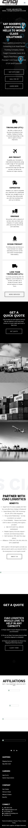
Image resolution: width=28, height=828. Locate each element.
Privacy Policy (17, 821)
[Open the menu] (25, 2)
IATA (14, 685)
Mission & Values (7, 794)
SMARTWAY (12, 684)
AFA (18, 684)
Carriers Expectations (8, 778)
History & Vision (6, 792)
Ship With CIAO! (6, 764)
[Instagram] (14, 750)
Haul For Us (5, 775)
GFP (24, 684)
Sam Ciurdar (5, 789)
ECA (21, 684)
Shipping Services (7, 761)
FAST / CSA (5, 684)
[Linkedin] (17, 750)
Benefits (4, 797)
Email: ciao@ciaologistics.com (14, 11)
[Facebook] (11, 750)
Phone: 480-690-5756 (14, 9)
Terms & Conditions (7, 821)
